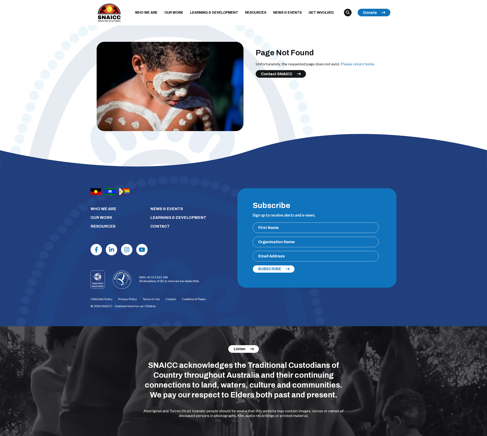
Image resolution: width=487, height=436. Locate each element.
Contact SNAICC (276, 74)
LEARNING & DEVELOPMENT (214, 12)
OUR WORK (173, 12)
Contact (171, 299)
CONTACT (160, 226)
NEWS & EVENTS (287, 12)
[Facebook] (96, 249)
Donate (370, 12)
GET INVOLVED (321, 12)
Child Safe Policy (101, 299)
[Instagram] (126, 249)
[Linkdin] (111, 249)
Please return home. (358, 64)
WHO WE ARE (146, 12)
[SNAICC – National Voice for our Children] (109, 12)
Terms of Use (151, 299)
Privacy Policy (127, 299)
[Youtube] (142, 249)
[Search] (348, 12)
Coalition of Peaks (194, 299)
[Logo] (122, 280)
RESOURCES (255, 12)
